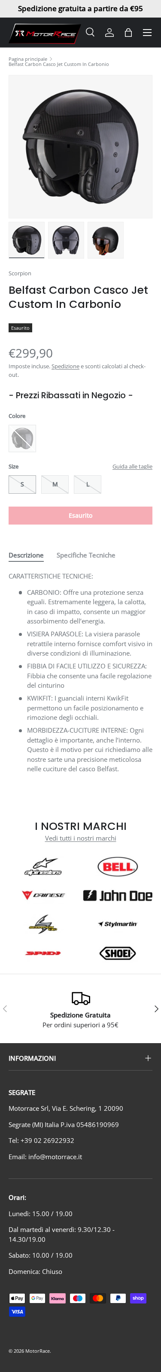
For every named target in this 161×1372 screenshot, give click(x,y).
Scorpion (20, 273)
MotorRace (37, 1351)
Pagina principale (28, 59)
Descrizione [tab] (26, 555)
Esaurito (80, 515)
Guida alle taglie (132, 466)
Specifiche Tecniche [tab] (86, 555)
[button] (128, 32)
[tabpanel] (80, 672)
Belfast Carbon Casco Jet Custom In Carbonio (59, 64)
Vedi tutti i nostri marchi (80, 838)
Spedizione (65, 366)
